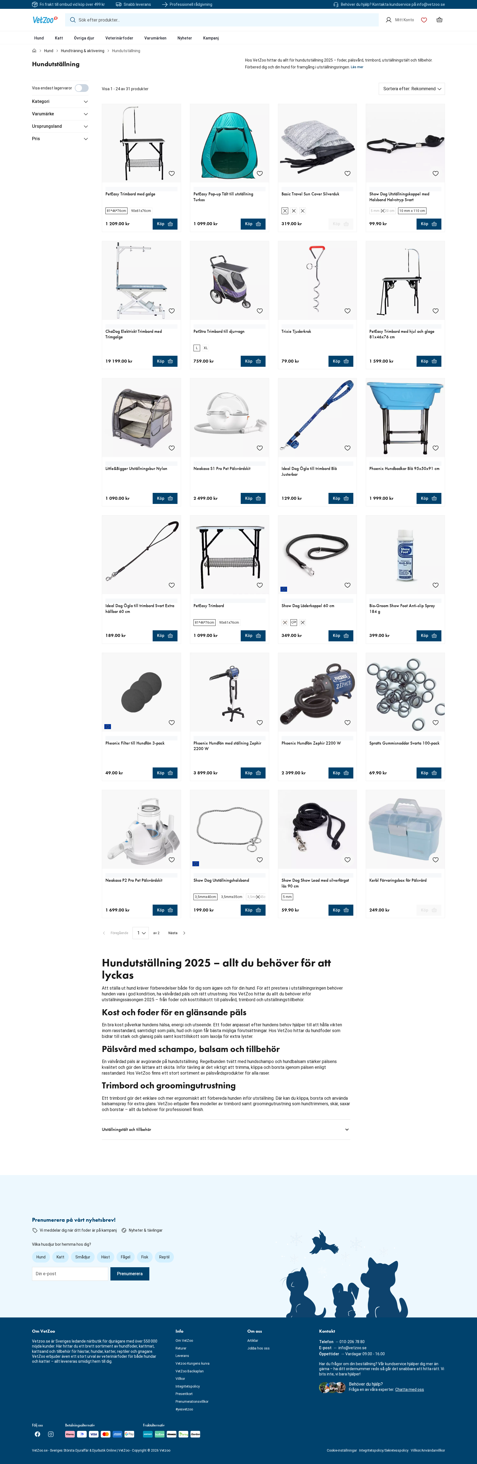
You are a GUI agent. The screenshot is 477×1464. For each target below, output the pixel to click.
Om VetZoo (184, 1341)
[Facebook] (37, 1434)
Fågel (125, 1257)
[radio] (116, 211)
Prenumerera (130, 1273)
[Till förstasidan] (34, 50)
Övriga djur (84, 38)
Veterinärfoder (119, 38)
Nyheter (184, 38)
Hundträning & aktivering (82, 51)
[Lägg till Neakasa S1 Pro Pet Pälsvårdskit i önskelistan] (260, 448)
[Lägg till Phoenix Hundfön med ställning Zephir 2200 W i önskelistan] (260, 722)
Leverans (182, 1356)
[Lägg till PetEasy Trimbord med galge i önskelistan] (172, 173)
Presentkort (184, 1394)
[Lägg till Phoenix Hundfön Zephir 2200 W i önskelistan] (347, 722)
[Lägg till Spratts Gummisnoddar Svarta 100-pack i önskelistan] (435, 722)
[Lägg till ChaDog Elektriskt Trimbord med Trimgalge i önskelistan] (172, 311)
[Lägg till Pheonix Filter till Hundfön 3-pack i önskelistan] (172, 722)
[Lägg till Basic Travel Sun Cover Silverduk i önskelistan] (347, 173)
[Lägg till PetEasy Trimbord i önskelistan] (260, 585)
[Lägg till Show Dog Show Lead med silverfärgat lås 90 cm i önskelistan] (347, 860)
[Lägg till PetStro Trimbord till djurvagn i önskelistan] (260, 311)
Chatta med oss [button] (409, 1389)
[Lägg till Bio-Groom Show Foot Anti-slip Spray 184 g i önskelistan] (435, 585)
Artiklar (252, 1341)
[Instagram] (50, 1434)
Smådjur (82, 1257)
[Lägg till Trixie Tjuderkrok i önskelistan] (347, 311)
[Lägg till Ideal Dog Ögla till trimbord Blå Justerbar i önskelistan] (347, 448)
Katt (59, 38)
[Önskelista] (424, 19)
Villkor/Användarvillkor (428, 1450)
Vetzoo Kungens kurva (193, 1363)
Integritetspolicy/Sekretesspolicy (384, 1450)
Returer (181, 1348)
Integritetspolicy (188, 1386)
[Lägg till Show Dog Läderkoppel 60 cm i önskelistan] (347, 585)
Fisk (144, 1257)
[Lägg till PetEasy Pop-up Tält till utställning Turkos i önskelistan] (260, 173)
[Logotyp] (45, 20)
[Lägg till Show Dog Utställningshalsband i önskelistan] (260, 860)
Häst (105, 1257)
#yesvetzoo (184, 1409)
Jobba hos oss (258, 1348)
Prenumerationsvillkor (192, 1402)
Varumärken (155, 38)
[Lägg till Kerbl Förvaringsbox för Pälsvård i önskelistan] (435, 860)
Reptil (164, 1257)
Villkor (180, 1379)
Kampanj (211, 38)
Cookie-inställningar (342, 1450)
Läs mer (357, 67)
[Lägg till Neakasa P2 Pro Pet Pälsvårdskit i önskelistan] (172, 860)
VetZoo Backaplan (190, 1371)
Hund (39, 38)
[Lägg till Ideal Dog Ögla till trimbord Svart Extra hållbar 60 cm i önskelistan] (172, 585)
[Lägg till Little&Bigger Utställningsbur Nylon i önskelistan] (172, 448)
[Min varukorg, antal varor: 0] (439, 19)
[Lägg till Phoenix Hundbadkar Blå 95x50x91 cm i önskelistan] (435, 448)
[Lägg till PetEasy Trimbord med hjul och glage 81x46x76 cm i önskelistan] (435, 311)
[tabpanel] (238, 610)
